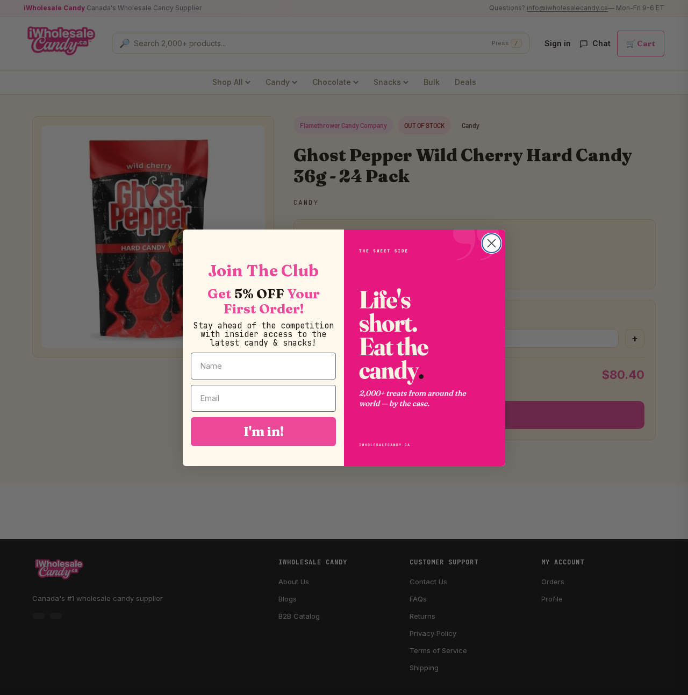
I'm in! (263, 431)
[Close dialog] (491, 243)
